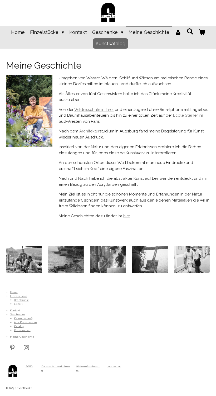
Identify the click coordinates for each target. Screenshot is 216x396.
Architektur (89, 131)
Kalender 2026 (23, 318)
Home (14, 292)
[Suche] (190, 31)
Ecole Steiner (185, 115)
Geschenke (17, 314)
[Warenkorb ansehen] (202, 32)
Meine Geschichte (22, 336)
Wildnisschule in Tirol (94, 109)
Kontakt (15, 310)
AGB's (29, 366)
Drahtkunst (21, 300)
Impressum (114, 366)
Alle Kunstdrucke (25, 322)
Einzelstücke (18, 296)
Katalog (19, 326)
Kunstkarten (22, 330)
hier (126, 216)
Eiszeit (18, 303)
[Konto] (178, 32)
